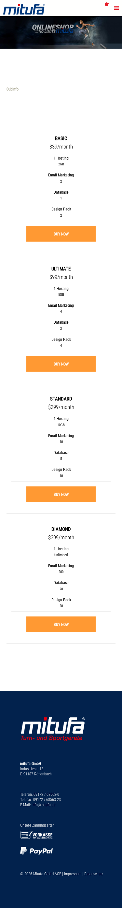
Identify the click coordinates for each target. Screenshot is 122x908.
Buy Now (61, 234)
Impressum (72, 874)
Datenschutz (93, 874)
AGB (58, 874)
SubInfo (13, 89)
